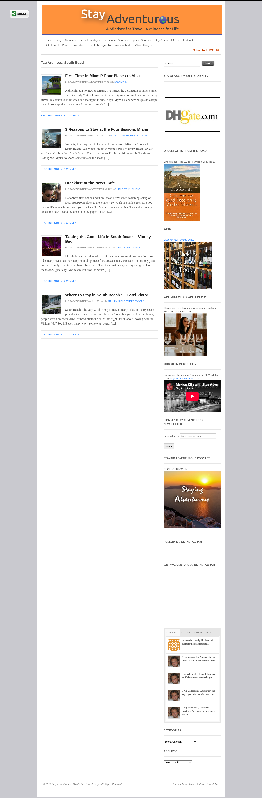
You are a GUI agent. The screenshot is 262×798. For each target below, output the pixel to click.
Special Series (139, 40)
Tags (208, 632)
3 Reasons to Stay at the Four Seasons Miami (106, 129)
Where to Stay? (139, 136)
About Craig (141, 45)
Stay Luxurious (120, 136)
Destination (121, 82)
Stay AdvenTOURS (164, 40)
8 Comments (71, 115)
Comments (172, 632)
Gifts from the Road (56, 45)
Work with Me (123, 45)
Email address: (172, 436)
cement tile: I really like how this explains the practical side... (197, 642)
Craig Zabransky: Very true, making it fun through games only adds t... (198, 711)
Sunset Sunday (87, 40)
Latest (198, 632)
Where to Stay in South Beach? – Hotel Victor (106, 295)
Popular (186, 632)
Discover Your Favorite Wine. (179, 239)
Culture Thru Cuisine (127, 189)
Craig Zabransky (78, 82)
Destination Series (114, 40)
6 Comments (71, 169)
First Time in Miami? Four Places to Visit (102, 76)
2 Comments (71, 281)
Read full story (51, 115)
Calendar (77, 45)
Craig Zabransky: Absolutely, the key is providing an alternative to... (199, 692)
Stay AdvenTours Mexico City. (185, 378)
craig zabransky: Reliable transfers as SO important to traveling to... (199, 675)
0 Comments (71, 223)
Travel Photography (99, 45)
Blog (58, 40)
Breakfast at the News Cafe (90, 183)
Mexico (68, 40)
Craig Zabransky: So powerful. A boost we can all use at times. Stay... (199, 658)
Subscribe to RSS (203, 50)
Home (48, 40)
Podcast (188, 40)
